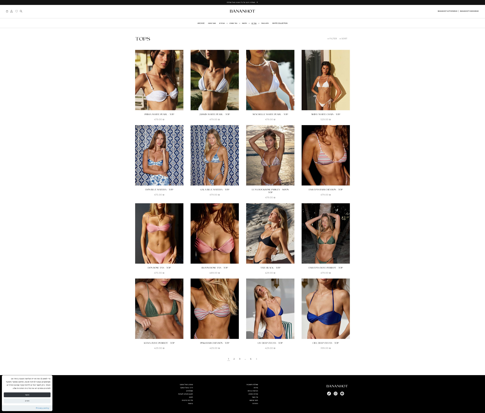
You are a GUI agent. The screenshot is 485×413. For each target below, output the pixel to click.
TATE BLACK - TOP (270, 268)
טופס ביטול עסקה (186, 384)
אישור (27, 395)
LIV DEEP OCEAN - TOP (270, 343)
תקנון (191, 397)
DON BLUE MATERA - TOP (159, 189)
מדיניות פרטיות (187, 400)
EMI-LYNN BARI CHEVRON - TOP (326, 189)
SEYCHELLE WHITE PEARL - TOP (270, 114)
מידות (256, 388)
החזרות (255, 403)
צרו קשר (255, 397)
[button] (254, 23)
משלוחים (189, 391)
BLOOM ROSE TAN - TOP (215, 268)
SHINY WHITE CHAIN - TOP (325, 114)
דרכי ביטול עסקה (186, 388)
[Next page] (256, 359)
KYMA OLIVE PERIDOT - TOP (159, 343)
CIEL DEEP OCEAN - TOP (326, 343)
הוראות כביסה (253, 391)
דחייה (27, 401)
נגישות (190, 403)
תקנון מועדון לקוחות (185, 394)
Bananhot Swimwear (469, 11)
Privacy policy (42, 408)
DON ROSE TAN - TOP (159, 268)
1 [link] (228, 359)
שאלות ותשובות (252, 384)
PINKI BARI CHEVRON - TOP (214, 343)
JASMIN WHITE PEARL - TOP (215, 114)
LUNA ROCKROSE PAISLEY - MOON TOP (270, 191)
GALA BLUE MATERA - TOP (214, 189)
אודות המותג (253, 394)
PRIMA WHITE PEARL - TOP (159, 114)
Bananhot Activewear (447, 11)
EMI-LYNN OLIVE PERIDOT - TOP (326, 268)
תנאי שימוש (254, 400)
